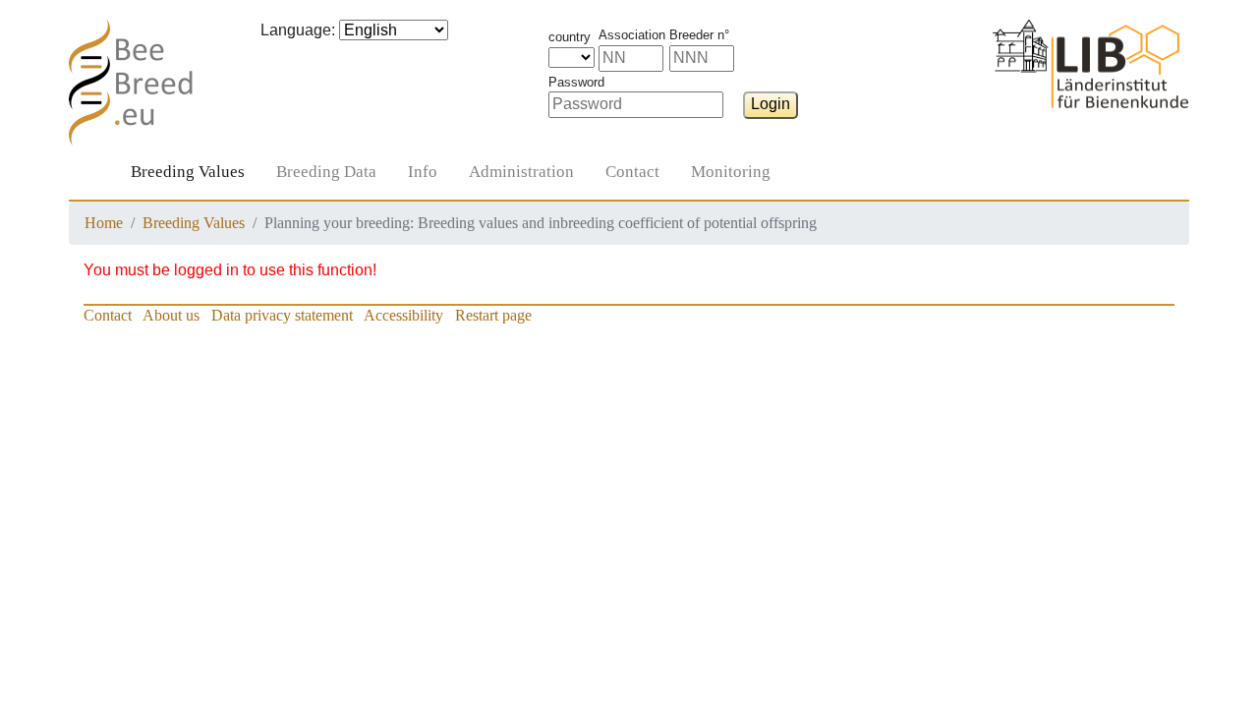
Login (770, 103)
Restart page (493, 315)
